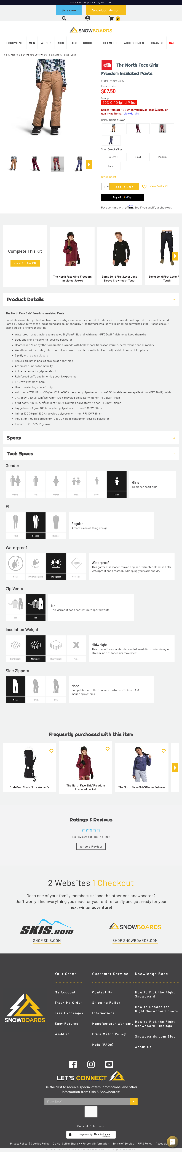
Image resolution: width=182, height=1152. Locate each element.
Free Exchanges (69, 1013)
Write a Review (91, 846)
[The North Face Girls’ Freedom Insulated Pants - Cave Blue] (79, 163)
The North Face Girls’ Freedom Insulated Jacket (72, 278)
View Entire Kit (159, 186)
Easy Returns (66, 1023)
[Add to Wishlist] (144, 186)
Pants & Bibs (54, 54)
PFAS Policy (145, 1143)
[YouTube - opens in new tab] (109, 1064)
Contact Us (102, 992)
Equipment (14, 43)
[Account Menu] (87, 18)
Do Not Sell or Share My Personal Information (81, 1143)
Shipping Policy (106, 1002)
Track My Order (68, 1002)
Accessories (134, 43)
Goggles (90, 43)
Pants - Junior (70, 54)
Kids (60, 43)
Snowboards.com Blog (155, 1036)
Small (138, 156)
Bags (73, 43)
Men (32, 43)
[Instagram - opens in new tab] (91, 1064)
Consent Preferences (91, 1126)
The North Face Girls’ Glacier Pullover (141, 787)
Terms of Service (123, 1143)
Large (111, 165)
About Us (143, 1047)
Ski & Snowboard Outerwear (31, 54)
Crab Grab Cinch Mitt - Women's (29, 787)
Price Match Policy (109, 1034)
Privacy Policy (18, 1143)
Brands (157, 43)
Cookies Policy (40, 1143)
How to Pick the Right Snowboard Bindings (155, 1024)
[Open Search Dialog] (64, 18)
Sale (173, 43)
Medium (162, 156)
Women (46, 43)
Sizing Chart (108, 176)
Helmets (110, 43)
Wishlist (62, 1034)
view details (131, 113)
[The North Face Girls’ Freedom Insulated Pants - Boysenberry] (35, 163)
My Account (65, 992)
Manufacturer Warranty (113, 1023)
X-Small (113, 156)
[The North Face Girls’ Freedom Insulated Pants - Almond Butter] (13, 163)
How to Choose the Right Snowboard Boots (156, 1009)
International (104, 1013)
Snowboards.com (106, 10)
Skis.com (68, 10)
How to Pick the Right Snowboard (155, 994)
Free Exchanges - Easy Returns (91, 2)
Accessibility (164, 1143)
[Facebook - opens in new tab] (73, 1064)
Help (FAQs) (103, 1044)
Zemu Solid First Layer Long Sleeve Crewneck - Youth (119, 278)
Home (6, 54)
